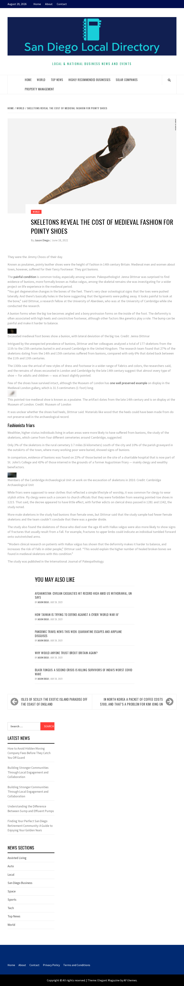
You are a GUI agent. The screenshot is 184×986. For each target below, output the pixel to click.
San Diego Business (20, 883)
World (41, 80)
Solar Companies (127, 80)
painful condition (24, 277)
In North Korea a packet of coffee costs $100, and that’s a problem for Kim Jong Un (131, 701)
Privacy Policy (51, 965)
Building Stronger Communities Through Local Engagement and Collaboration (28, 772)
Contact (62, 4)
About (49, 4)
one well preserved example (128, 383)
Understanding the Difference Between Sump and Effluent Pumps (31, 808)
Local (11, 875)
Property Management (39, 89)
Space (12, 891)
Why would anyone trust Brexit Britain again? (66, 653)
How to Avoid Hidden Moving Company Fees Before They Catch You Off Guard (29, 753)
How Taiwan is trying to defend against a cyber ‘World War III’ (77, 614)
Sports (12, 900)
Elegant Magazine (108, 980)
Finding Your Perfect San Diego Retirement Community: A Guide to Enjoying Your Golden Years (30, 825)
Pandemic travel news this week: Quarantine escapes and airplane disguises (78, 634)
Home (37, 4)
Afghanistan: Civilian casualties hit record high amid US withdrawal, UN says (83, 595)
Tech (11, 908)
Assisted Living (17, 858)
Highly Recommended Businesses (89, 80)
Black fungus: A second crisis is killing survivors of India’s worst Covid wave (83, 672)
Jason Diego (42, 240)
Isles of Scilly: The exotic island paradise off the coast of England (54, 701)
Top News (57, 80)
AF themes (130, 980)
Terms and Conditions (76, 965)
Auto (11, 866)
